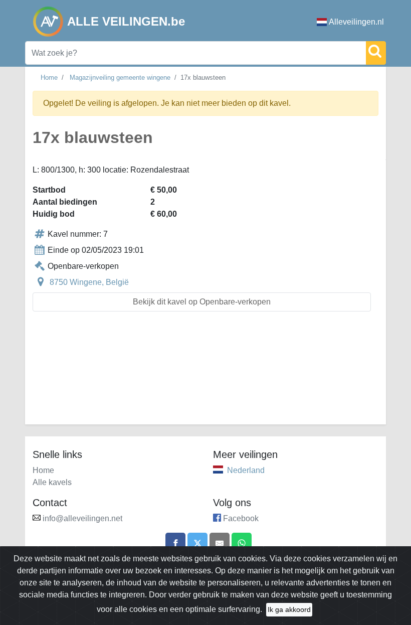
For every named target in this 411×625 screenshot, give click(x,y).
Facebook (241, 518)
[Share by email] (220, 543)
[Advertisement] (205, 374)
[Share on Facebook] (175, 543)
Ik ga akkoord (289, 609)
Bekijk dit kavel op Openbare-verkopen (202, 301)
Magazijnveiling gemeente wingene (120, 77)
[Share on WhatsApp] (242, 543)
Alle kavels (52, 482)
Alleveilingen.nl (356, 22)
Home (49, 77)
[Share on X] (197, 543)
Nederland (246, 470)
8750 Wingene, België (89, 282)
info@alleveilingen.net (82, 518)
